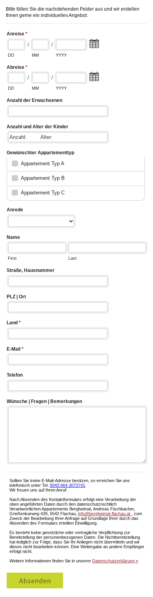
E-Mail (15, 349)
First (12, 258)
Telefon (15, 375)
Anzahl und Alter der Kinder (37, 126)
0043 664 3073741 (67, 485)
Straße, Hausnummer (31, 270)
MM (35, 55)
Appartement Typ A (42, 163)
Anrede (15, 210)
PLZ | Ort (16, 296)
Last (72, 258)
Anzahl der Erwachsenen (34, 100)
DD (11, 55)
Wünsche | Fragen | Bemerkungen (44, 401)
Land (14, 322)
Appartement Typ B (43, 178)
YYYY (61, 55)
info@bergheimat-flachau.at (104, 513)
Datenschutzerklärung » (115, 560)
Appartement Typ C (43, 193)
